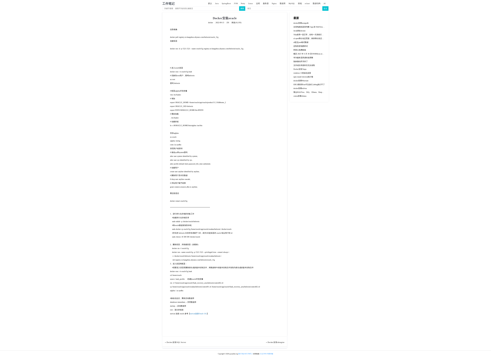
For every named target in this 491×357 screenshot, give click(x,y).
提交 (325, 8)
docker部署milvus (300, 88)
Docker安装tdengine (276, 342)
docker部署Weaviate (300, 81)
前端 (300, 3)
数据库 (283, 3)
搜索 (242, 8)
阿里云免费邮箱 (299, 50)
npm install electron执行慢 (303, 77)
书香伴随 (270, 354)
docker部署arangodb (301, 23)
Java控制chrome (299, 31)
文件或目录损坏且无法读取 (304, 65)
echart (307, 3)
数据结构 (316, 3)
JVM (236, 3)
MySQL (292, 3)
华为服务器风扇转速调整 (303, 58)
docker (210, 23)
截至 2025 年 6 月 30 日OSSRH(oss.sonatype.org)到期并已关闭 (317, 54)
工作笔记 (168, 3)
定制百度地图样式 (300, 46)
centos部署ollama (299, 96)
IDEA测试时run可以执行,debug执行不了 (309, 85)
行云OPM (263, 354)
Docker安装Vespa (299, 69)
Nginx (274, 3)
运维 (258, 3)
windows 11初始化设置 (302, 73)
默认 (210, 3)
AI (324, 3)
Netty (243, 3)
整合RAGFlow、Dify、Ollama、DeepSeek (309, 92)
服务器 (266, 3)
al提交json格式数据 (300, 42)
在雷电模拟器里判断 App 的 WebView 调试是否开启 (313, 27)
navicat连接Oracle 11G (198, 314)
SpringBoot (226, 3)
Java (217, 3)
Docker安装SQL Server (176, 342)
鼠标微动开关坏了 (300, 61)
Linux (250, 3)
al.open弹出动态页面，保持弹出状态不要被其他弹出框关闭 (316, 38)
